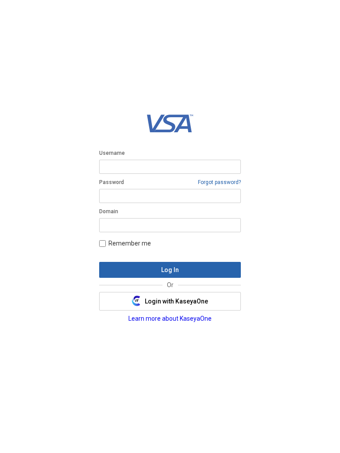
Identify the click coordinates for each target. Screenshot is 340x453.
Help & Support (149, 353)
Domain (108, 211)
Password (111, 182)
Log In (170, 269)
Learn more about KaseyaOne (170, 318)
